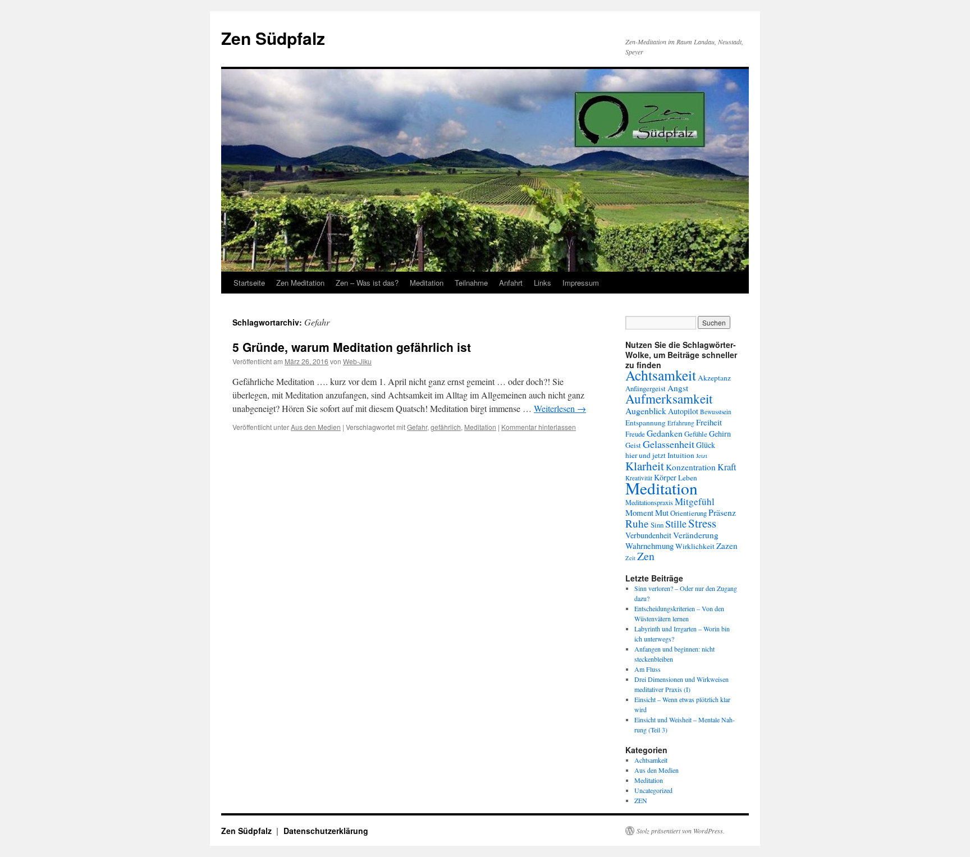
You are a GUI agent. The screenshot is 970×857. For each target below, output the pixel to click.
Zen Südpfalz (273, 38)
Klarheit (644, 466)
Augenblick (645, 410)
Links (542, 282)
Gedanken (665, 433)
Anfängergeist (645, 388)
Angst (677, 387)
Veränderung (696, 534)
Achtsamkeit (660, 374)
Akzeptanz (714, 378)
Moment (639, 512)
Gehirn (720, 433)
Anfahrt (511, 282)
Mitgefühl (695, 501)
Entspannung (645, 423)
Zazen (727, 545)
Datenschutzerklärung (325, 830)
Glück (705, 444)
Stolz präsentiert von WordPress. (681, 830)
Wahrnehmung (649, 545)
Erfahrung (680, 423)
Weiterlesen (560, 408)
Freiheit (709, 422)
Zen (646, 555)
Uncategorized (653, 790)
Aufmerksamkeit (668, 398)
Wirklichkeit (695, 546)
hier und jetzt (645, 455)
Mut (662, 512)
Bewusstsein (715, 411)
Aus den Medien (316, 427)
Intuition (680, 455)
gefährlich (446, 427)
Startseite (249, 282)
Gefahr (417, 427)
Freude (635, 434)
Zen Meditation (300, 282)
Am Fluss (647, 668)
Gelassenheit (668, 444)
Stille (676, 523)
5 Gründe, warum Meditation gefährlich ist (351, 346)
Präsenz (722, 512)
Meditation (426, 282)
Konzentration (691, 467)
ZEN (640, 800)
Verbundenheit (648, 535)
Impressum (580, 282)
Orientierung (688, 513)
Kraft (726, 467)
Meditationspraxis (649, 502)
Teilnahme (471, 282)
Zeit (630, 558)
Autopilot (683, 411)
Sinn (657, 525)
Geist (633, 445)
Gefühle (695, 434)
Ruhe (637, 523)
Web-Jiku (357, 361)
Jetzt (701, 456)
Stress (702, 523)
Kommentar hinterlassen (538, 427)
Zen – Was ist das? (367, 282)
